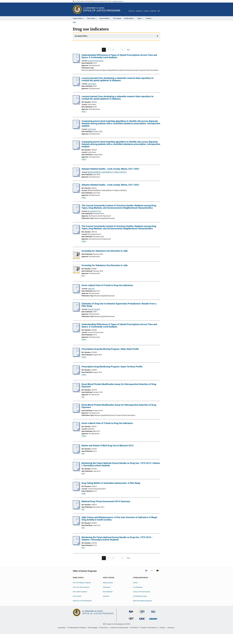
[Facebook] (147, 572)
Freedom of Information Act (149, 627)
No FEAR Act (134, 627)
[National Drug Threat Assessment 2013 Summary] (76, 509)
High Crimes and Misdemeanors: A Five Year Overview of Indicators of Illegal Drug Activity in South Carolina (119, 518)
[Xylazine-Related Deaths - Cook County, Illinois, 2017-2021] (76, 176)
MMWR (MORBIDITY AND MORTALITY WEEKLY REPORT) (107, 172)
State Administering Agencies (142, 600)
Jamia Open (92, 84)
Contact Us (139, 11)
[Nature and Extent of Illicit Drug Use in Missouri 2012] (76, 453)
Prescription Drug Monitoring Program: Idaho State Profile (110, 349)
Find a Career (77, 596)
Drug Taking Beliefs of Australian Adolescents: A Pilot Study (111, 483)
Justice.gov (170, 627)
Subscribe (153, 11)
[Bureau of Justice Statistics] (142, 614)
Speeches (106, 596)
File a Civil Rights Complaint (82, 583)
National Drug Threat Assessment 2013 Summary (106, 501)
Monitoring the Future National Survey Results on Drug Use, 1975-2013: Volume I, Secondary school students (121, 464)
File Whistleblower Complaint (77, 627)
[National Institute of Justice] (153, 613)
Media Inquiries (108, 583)
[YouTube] (158, 572)
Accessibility (62, 627)
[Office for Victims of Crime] (142, 620)
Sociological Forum (94, 211)
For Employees (137, 587)
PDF (83, 276)
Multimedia (106, 587)
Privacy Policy (103, 627)
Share (160, 12)
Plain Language (92, 627)
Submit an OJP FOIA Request (82, 600)
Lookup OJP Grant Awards (141, 592)
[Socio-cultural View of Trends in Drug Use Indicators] (76, 293)
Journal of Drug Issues (95, 61)
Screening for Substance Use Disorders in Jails (105, 251)
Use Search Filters (81, 36)
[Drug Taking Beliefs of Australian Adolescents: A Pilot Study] (76, 490)
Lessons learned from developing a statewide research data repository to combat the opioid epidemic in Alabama (117, 79)
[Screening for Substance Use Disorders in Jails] (76, 255)
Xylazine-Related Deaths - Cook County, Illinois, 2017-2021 (110, 169)
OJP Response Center (140, 596)
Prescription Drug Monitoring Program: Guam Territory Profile (112, 366)
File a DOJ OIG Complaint (81, 587)
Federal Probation (94, 309)
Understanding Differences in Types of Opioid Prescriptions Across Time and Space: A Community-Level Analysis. (119, 56)
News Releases (108, 592)
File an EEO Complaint (80, 592)
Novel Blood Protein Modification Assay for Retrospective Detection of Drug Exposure (119, 385)
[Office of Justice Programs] (77, 9)
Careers (146, 11)
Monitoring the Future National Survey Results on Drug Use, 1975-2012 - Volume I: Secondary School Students (117, 538)
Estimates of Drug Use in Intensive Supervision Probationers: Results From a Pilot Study (119, 304)
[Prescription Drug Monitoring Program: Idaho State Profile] (76, 356)
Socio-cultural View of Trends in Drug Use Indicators (107, 285)
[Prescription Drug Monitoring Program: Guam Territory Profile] (76, 374)
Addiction (91, 289)
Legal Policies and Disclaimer (119, 627)
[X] (153, 572)
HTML (84, 111)
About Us (131, 11)
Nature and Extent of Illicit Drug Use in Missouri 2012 (108, 445)
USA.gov (162, 627)
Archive (135, 583)
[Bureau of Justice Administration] (131, 613)
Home (74, 22)
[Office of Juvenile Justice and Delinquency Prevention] (131, 620)
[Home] (101, 9)
